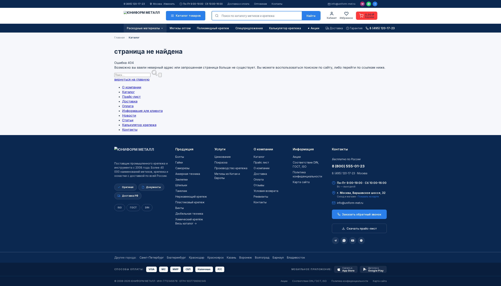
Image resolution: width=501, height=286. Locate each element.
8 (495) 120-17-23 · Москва (349, 173)
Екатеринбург (176, 257)
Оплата (127, 106)
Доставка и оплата (238, 3)
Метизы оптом (180, 28)
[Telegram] (375, 4)
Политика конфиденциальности (349, 281)
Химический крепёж (189, 219)
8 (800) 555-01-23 (348, 166)
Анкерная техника (187, 173)
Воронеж (245, 257)
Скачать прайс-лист (362, 228)
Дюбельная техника (189, 213)
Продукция (184, 149)
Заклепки (181, 179)
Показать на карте (368, 196)
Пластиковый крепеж (190, 202)
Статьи (127, 120)
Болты (179, 156)
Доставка (129, 101)
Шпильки (181, 185)
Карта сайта (301, 182)
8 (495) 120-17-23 (134, 3)
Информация (303, 149)
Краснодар (196, 257)
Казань (231, 257)
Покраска (220, 162)
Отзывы (259, 185)
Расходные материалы (143, 28)
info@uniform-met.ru (343, 3)
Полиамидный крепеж (213, 28)
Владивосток (296, 257)
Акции (315, 28)
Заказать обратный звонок (361, 214)
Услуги (219, 149)
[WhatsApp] (368, 4)
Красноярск (215, 257)
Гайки (179, 162)
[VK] (361, 240)
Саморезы (182, 168)
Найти (310, 15)
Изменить (169, 3)
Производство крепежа (230, 168)
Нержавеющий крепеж (191, 196)
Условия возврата (266, 190)
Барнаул (278, 257)
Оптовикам (260, 3)
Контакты (277, 3)
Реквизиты (261, 196)
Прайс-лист (131, 97)
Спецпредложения (249, 28)
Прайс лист (261, 162)
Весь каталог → (186, 223)
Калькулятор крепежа (285, 28)
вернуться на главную (132, 79)
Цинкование (222, 156)
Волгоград (262, 257)
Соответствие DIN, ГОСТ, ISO (309, 281)
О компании (131, 87)
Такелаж (181, 190)
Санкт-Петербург (152, 257)
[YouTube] (352, 240)
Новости (129, 115)
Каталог (128, 92)
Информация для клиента (142, 111)
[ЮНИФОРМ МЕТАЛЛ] (142, 15)
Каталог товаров (188, 15)
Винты (179, 208)
